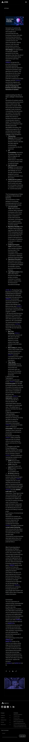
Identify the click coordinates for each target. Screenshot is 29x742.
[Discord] (5, 707)
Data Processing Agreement (20, 725)
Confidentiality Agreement (19, 723)
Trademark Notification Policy (20, 726)
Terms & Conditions (18, 714)
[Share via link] (16, 671)
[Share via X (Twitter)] (9, 671)
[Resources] (10, 724)
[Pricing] (10, 722)
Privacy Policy (17, 718)
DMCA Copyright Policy (18, 721)
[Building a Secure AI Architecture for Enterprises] (14, 683)
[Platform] (10, 718)
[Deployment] (10, 720)
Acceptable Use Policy (18, 719)
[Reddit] (8, 707)
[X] (11, 707)
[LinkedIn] (13, 707)
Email (3, 733)
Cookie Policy (17, 716)
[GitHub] (2, 707)
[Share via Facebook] (6, 671)
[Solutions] (10, 715)
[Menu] (26, 2)
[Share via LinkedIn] (12, 671)
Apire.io (6, 703)
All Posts (6, 8)
